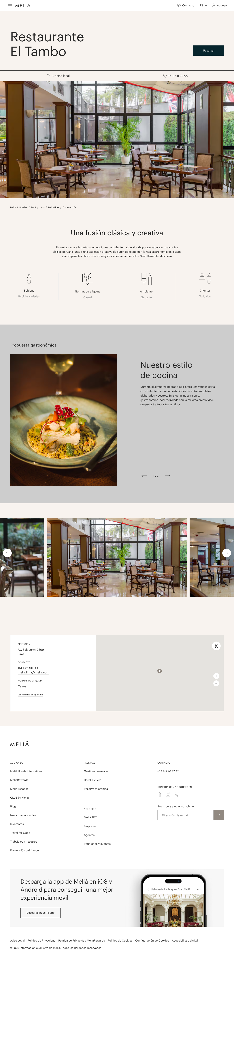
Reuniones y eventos (97, 843)
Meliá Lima (53, 207)
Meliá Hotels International (26, 771)
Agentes (89, 835)
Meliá (13, 207)
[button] (159, 671)
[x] (176, 794)
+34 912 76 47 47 (168, 771)
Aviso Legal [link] (17, 940)
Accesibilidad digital (185, 940)
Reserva (208, 50)
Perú (33, 207)
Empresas (90, 826)
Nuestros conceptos (23, 815)
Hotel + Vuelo (92, 780)
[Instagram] (168, 794)
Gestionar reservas (96, 771)
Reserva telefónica (96, 789)
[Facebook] (160, 794)
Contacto (163, 762)
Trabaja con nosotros (23, 841)
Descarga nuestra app (40, 912)
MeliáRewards (19, 780)
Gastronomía (69, 207)
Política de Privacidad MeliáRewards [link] (81, 940)
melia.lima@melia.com (33, 672)
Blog (13, 806)
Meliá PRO (90, 817)
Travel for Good (20, 833)
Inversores (17, 824)
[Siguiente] (167, 475)
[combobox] (203, 5)
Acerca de (16, 762)
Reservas (89, 762)
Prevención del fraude (24, 850)
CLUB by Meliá (19, 797)
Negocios (90, 809)
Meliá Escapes (19, 789)
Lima (42, 207)
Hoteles (23, 207)
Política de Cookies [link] (120, 940)
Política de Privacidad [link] (41, 940)
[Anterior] (144, 475)
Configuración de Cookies (152, 940)
